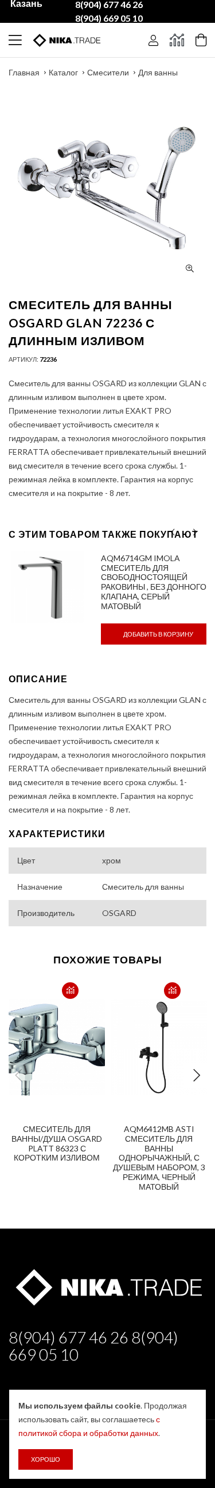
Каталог (63, 72)
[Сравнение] (177, 40)
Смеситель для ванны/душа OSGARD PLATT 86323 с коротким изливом (56, 1143)
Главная (24, 72)
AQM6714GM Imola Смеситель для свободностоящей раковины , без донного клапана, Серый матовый (153, 582)
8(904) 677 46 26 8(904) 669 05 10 (93, 1345)
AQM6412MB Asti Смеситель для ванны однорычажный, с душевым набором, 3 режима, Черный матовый (159, 1157)
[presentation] (173, 532)
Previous (18, 1075)
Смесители (108, 72)
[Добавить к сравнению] (70, 990)
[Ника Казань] (107, 1286)
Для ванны (158, 72)
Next (196, 1075)
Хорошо (45, 1459)
